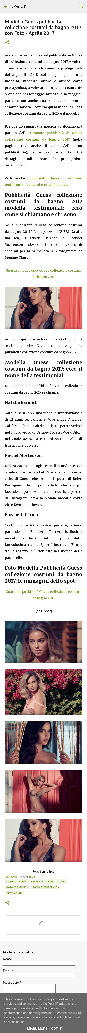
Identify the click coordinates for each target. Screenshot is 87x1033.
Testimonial (14, 893)
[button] (7, 43)
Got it (56, 1029)
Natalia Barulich (17, 887)
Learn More (37, 1029)
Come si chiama (16, 881)
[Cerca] (81, 6)
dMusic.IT (18, 6)
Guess (62, 881)
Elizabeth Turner (42, 881)
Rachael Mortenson (46, 887)
